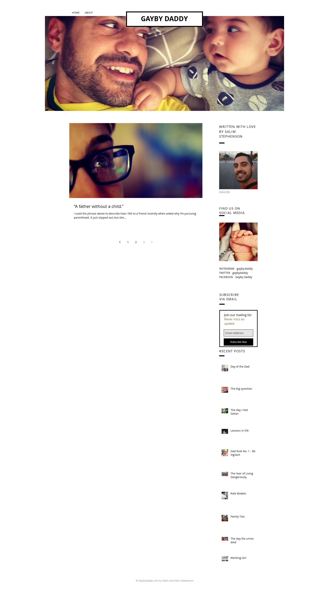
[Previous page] (120, 242)
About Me (224, 191)
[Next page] (152, 242)
